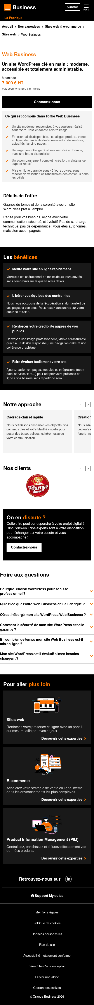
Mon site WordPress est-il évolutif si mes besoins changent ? (39, 656)
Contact (72, 7)
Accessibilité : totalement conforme (47, 955)
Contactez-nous (47, 101)
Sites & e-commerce (63, 26)
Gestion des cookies (47, 987)
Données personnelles (47, 934)
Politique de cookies (47, 923)
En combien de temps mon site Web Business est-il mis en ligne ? (41, 641)
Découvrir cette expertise (61, 738)
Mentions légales (46, 912)
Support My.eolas (49, 895)
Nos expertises (29, 26)
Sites (9, 34)
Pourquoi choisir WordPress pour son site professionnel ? (34, 591)
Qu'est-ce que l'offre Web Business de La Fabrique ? (42, 603)
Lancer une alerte (47, 977)
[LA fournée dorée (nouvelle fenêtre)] (37, 495)
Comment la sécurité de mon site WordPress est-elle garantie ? (42, 627)
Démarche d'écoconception (47, 966)
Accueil (7, 26)
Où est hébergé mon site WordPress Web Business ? (43, 614)
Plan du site (47, 944)
